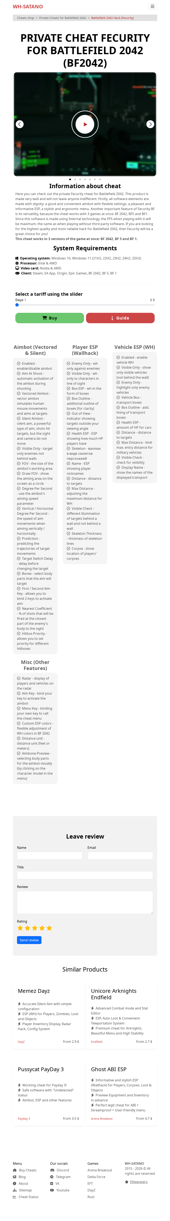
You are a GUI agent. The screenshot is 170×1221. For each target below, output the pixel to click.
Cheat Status (28, 1197)
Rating (22, 921)
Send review (29, 940)
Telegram (63, 1177)
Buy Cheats (27, 1170)
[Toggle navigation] (152, 6)
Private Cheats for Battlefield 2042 (62, 18)
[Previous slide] (20, 124)
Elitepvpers (139, 1182)
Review (22, 886)
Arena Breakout (99, 1170)
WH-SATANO (28, 6)
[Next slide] (150, 124)
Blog (22, 1177)
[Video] (85, 123)
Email (91, 847)
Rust (91, 1197)
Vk (57, 1183)
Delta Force (96, 1177)
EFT (90, 1183)
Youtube (62, 1190)
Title (20, 867)
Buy (53, 318)
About (23, 1183)
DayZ (91, 1190)
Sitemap (25, 1190)
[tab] (70, 179)
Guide (122, 318)
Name (21, 847)
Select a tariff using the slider (49, 294)
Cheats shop (25, 18)
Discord (62, 1170)
